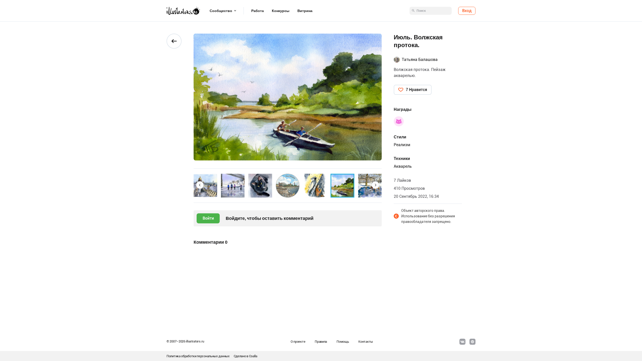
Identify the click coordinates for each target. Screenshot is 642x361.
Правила (321, 341)
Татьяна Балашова (420, 59)
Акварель (403, 166)
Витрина (304, 11)
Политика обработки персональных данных (198, 356)
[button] (200, 185)
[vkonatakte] (462, 342)
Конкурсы (280, 11)
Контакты (365, 341)
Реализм (402, 144)
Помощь (343, 341)
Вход (466, 10)
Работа (257, 11)
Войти (208, 218)
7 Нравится (416, 89)
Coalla (253, 356)
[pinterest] (472, 342)
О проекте (298, 341)
